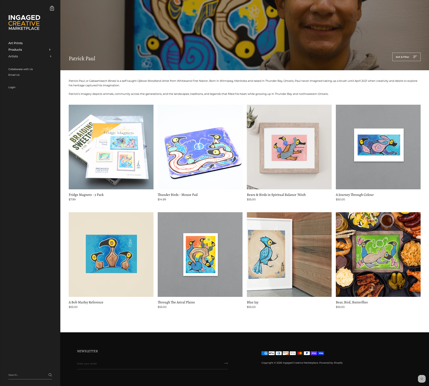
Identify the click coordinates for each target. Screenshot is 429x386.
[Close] (261, 168)
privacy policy (193, 198)
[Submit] (256, 209)
